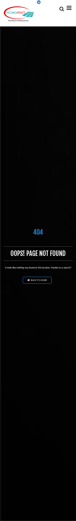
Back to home (38, 280)
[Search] (61, 8)
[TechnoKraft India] (19, 14)
